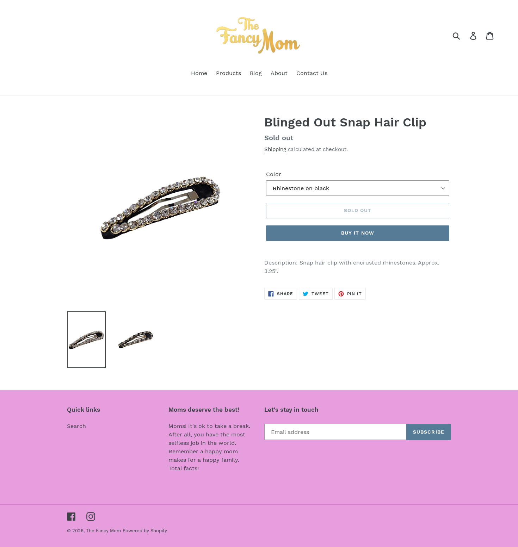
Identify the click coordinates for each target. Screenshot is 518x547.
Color (273, 174)
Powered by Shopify (145, 530)
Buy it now (357, 233)
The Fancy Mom (103, 530)
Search (76, 426)
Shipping (275, 149)
